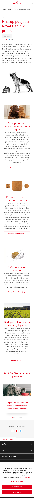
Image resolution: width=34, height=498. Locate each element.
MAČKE (4, 444)
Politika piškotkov (25, 477)
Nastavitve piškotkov (8, 439)
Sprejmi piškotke (17, 486)
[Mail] (6, 40)
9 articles (7, 36)
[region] (17, 479)
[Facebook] (3, 40)
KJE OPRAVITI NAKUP (9, 456)
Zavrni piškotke (17, 492)
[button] (12, 417)
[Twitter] (9, 40)
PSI (3, 450)
